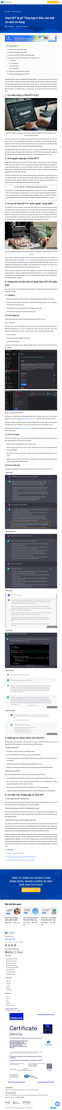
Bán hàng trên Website (11, 958)
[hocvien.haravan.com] (24, 2)
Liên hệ (8, 987)
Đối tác (8, 996)
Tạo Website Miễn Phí (53, 2)
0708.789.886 (20, 1097)
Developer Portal (10, 1005)
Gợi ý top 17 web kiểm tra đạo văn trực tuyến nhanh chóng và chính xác (48, 919)
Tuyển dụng (9, 989)
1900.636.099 (10, 939)
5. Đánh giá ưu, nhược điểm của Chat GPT (18, 71)
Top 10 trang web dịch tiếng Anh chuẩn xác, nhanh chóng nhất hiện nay (31, 919)
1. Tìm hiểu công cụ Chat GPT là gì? (17, 49)
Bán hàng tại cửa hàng (11, 965)
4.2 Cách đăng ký (13, 63)
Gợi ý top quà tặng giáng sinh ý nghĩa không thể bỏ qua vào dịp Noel (12, 919)
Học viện (8, 983)
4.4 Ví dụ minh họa (14, 68)
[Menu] (59, 2)
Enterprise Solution (10, 974)
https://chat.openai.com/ (29, 418)
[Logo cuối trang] (10, 932)
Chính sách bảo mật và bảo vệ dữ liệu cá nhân (14, 1107)
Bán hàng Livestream (11, 963)
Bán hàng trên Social (11, 961)
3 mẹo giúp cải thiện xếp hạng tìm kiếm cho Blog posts (21, 856)
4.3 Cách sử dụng (13, 66)
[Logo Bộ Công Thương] (53, 1107)
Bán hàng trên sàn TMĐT (12, 967)
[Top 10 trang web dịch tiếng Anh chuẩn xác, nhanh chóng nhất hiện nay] (31, 911)
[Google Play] (18, 952)
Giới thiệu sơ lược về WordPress (15, 853)
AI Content (27, 260)
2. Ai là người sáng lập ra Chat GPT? (17, 52)
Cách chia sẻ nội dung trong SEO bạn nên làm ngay (20, 860)
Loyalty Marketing (10, 972)
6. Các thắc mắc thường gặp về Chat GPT (18, 74)
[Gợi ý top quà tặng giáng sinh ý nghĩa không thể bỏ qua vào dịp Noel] (13, 911)
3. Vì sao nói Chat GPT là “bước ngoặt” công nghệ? (21, 55)
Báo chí (8, 998)
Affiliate (8, 1003)
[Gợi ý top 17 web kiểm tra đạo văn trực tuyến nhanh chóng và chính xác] (49, 911)
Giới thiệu (8, 981)
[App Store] (9, 952)
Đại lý (7, 1001)
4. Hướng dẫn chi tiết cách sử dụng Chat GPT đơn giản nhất (23, 58)
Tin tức (8, 985)
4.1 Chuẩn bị (12, 60)
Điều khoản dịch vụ (29, 1107)
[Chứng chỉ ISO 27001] (31, 1048)
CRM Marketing (10, 969)
